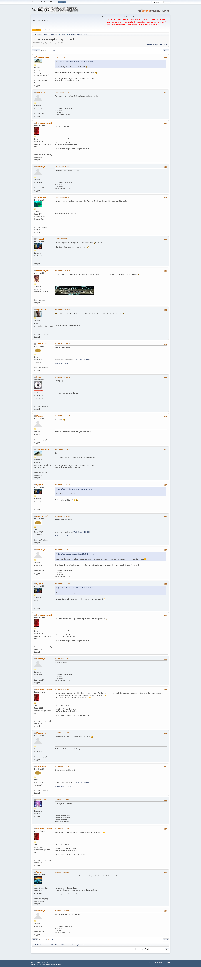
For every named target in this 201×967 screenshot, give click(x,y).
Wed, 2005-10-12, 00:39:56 (62, 309)
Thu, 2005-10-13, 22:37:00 (62, 658)
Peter (38, 377)
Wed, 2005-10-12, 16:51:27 (62, 516)
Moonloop (41, 416)
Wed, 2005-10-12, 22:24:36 (62, 615)
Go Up (35, 940)
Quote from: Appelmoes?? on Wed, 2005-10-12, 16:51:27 (75, 588)
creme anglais (42, 270)
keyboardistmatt (44, 123)
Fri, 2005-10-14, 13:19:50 (62, 800)
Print (166, 51)
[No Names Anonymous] (35, 331)
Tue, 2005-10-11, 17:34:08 (62, 92)
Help (150, 962)
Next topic (163, 45)
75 (58, 50)
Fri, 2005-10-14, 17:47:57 (62, 828)
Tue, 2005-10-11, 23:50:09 (62, 239)
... (56, 50)
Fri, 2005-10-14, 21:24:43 (62, 910)
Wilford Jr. (40, 92)
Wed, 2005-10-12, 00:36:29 (62, 270)
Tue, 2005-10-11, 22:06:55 (62, 166)
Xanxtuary (41, 197)
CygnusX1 (40, 239)
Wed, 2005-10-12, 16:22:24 (62, 484)
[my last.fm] (35, 403)
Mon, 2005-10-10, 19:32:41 (62, 57)
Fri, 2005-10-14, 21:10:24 (62, 872)
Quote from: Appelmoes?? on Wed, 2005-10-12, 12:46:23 (75, 489)
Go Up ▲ (167, 962)
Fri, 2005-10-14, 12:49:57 (62, 766)
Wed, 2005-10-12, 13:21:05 (62, 416)
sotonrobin (41, 799)
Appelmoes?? (42, 343)
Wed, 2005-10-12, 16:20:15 (62, 449)
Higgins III (41, 309)
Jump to (137, 949)
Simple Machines (46, 962)
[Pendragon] (35, 297)
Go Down (36, 51)
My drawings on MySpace (63, 364)
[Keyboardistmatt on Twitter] (35, 152)
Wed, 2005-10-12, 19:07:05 (62, 583)
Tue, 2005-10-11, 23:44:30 (62, 197)
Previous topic (152, 45)
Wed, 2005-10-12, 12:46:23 (62, 344)
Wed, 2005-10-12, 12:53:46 (62, 377)
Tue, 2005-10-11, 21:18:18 (62, 123)
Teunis (39, 872)
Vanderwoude (42, 57)
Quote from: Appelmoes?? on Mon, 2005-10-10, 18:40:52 (76, 62)
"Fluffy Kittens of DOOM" (81, 360)
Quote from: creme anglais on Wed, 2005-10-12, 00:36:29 (76, 554)
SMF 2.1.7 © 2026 (36, 962)
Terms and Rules (158, 962)
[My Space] (35, 224)
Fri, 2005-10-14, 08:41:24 (62, 733)
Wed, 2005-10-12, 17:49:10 (62, 549)
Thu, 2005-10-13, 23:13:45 (62, 689)
